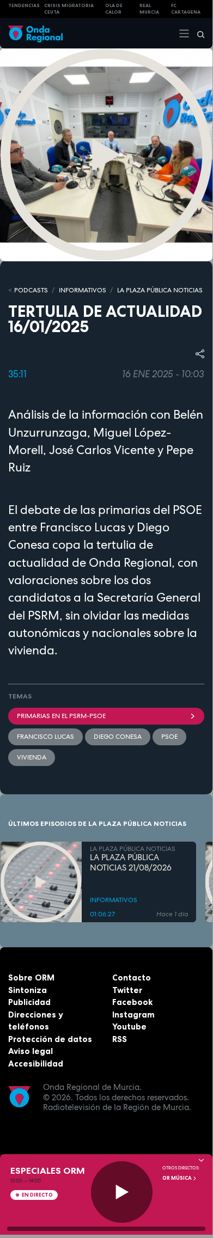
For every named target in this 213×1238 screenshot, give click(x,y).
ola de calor (114, 9)
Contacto (131, 977)
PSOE (169, 736)
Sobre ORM (31, 977)
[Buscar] (197, 33)
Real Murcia (149, 9)
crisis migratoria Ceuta (69, 9)
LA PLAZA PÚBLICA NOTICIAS (160, 290)
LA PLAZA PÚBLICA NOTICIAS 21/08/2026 (131, 863)
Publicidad (29, 1002)
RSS (119, 1039)
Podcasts (31, 290)
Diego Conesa (118, 736)
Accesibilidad (35, 1063)
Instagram (133, 1014)
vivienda (31, 757)
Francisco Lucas (45, 736)
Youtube (129, 1026)
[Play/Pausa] (122, 1192)
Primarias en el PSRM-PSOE (61, 716)
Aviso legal (30, 1051)
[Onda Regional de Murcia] (35, 33)
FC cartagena (185, 9)
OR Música (177, 1178)
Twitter (127, 990)
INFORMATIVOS (82, 290)
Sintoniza (27, 990)
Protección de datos (50, 1039)
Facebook (132, 1002)
